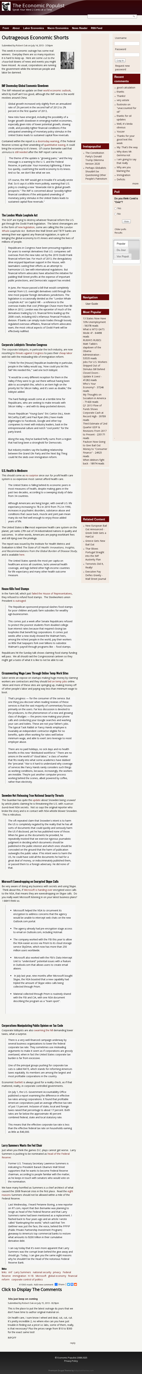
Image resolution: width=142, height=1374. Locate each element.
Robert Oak (22, 45)
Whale (5, 230)
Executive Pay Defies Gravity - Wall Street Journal (95, 575)
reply (73, 1342)
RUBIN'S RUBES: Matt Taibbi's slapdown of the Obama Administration (92, 347)
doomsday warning (48, 141)
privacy (57, 1272)
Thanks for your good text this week (126, 139)
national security (42, 1272)
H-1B (31, 1275)
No (119, 214)
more (135, 183)
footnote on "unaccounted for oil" (126, 108)
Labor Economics (33, 28)
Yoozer (121, 131)
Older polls (120, 229)
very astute (123, 100)
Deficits (121, 179)
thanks (120, 91)
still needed (21, 152)
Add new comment (43, 1284)
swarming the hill (43, 1030)
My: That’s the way (127, 147)
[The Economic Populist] (6, 9)
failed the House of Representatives (52, 593)
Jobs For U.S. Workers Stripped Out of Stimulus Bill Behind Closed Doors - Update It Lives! (95, 369)
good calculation (126, 87)
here (21, 554)
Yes (119, 208)
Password (120, 49)
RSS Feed (96, 28)
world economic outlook (57, 90)
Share (61, 1284)
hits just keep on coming (23, 1298)
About (16, 28)
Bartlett (18, 1082)
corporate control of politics (27, 1279)
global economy (57, 1275)
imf (10, 1272)
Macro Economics (58, 28)
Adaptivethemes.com (84, 1370)
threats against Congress (30, 353)
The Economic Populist (38, 5)
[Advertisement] (97, 87)
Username (121, 38)
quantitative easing (54, 144)
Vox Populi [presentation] (123, 256)
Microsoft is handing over (38, 889)
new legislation (26, 227)
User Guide (92, 303)
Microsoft (41, 1275)
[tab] (121, 243)
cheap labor (65, 353)
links (4, 1272)
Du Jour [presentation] (121, 250)
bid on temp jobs (57, 681)
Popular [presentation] (121, 243)
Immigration (123, 175)
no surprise (32, 475)
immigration (19, 1275)
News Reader (79, 28)
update (37, 800)
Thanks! (121, 96)
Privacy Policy (71, 1360)
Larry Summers (22, 1272)
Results (118, 232)
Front (6, 28)
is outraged (19, 600)
